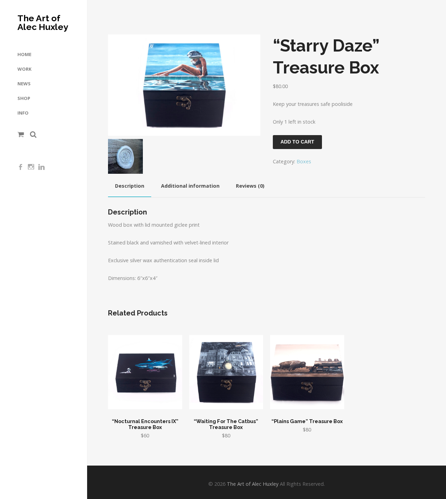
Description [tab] (129, 185)
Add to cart (297, 142)
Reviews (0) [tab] (250, 185)
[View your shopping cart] (20, 134)
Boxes (304, 161)
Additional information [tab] (190, 185)
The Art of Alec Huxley (42, 22)
